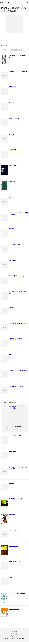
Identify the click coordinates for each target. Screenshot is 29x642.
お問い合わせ (14, 633)
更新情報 (14, 631)
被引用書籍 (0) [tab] (16, 50)
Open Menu (27, 2)
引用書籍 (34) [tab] (5, 50)
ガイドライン (14, 635)
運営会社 (14, 636)
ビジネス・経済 (4, 45)
